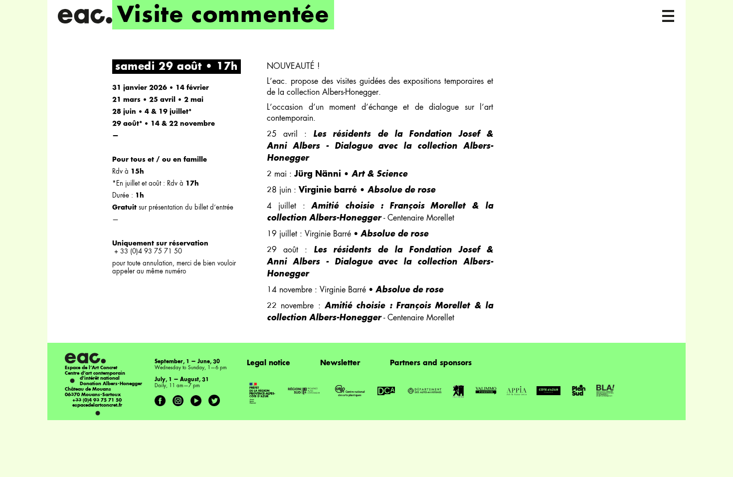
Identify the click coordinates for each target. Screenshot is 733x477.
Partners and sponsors (431, 363)
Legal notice (268, 363)
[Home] (84, 16)
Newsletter (340, 363)
